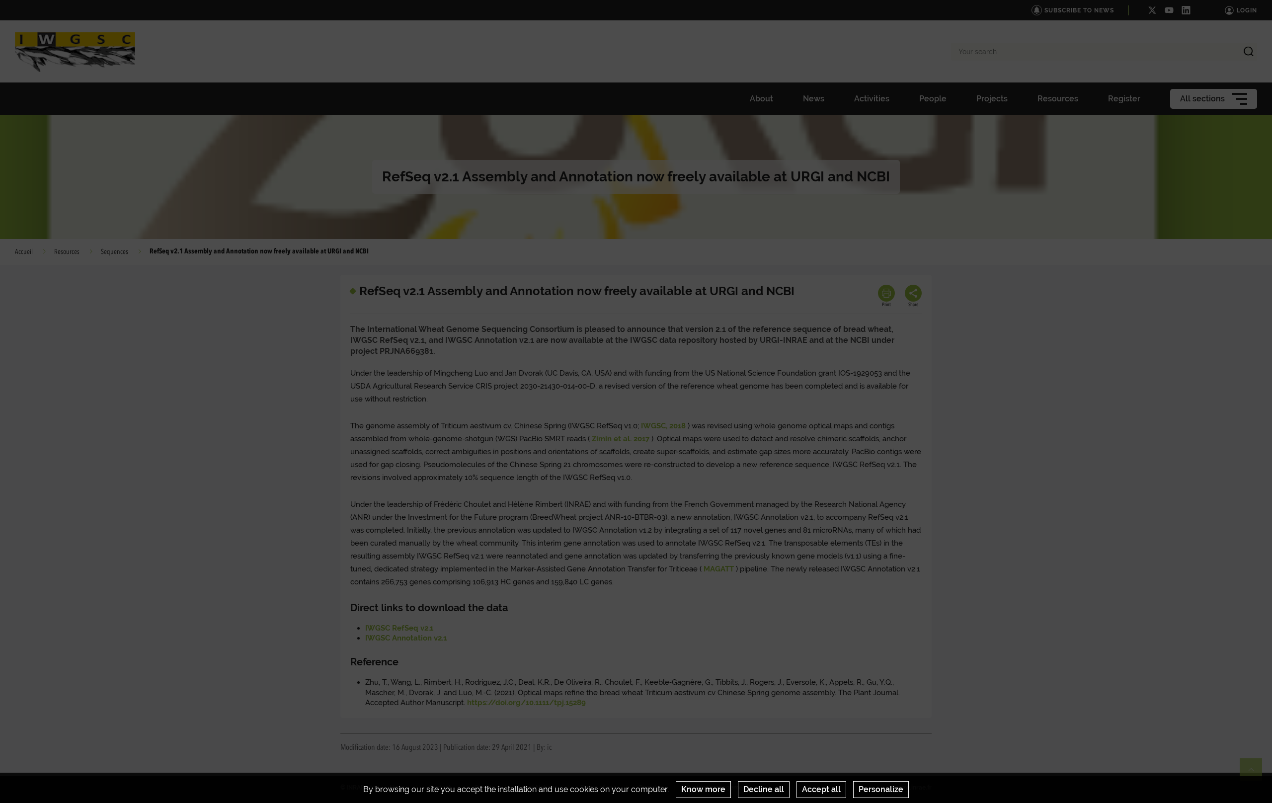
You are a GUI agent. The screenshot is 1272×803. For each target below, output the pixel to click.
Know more (703, 789)
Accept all (821, 789)
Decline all (763, 789)
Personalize (881, 789)
